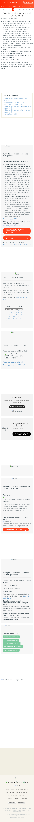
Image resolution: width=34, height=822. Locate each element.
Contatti (9, 798)
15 (19, 9)
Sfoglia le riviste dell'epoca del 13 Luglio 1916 (17, 244)
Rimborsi (24, 798)
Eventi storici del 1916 (11, 637)
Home (7, 789)
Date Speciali (10, 792)
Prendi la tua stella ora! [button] (14, 529)
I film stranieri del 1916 (11, 643)
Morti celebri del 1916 (11, 650)
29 (18, 318)
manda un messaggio (17, 406)
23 (21, 316)
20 (14, 316)
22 (18, 316)
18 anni (24, 596)
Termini (16, 798)
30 (21, 318)
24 (6, 318)
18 (29, 9)
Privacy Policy (12, 802)
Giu (10, 6)
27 (14, 318)
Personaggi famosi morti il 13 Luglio (14, 365)
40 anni (8, 598)
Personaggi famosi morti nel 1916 (13, 362)
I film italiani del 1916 (11, 640)
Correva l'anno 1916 (10, 114)
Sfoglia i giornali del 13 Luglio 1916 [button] (13, 237)
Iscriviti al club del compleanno (21, 433)
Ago (23, 6)
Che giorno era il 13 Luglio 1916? (14, 102)
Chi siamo (22, 796)
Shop (12, 789)
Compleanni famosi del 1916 (13, 647)
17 (26, 9)
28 (16, 318)
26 (11, 318)
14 (16, 9)
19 (32, 9)
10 (3, 9)
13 (14, 314)
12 (9, 9)
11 (6, 9)
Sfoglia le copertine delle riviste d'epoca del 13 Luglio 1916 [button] (15, 231)
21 (16, 316)
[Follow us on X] (14, 782)
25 (9, 318)
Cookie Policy (21, 802)
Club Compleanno (21, 792)
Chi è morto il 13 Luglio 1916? (13, 104)
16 (23, 9)
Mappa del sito (12, 796)
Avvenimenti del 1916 (10, 219)
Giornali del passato (22, 789)
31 (6, 320)
